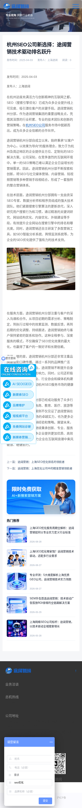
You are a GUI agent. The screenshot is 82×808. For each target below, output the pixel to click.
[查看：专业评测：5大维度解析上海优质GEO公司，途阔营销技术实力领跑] (17, 581)
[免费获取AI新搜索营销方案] (41, 497)
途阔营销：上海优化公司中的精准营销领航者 (45, 468)
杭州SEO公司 (35, 125)
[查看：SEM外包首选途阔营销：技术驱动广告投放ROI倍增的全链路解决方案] (17, 604)
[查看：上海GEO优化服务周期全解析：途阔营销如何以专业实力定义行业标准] (17, 534)
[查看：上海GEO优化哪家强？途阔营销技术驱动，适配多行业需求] (17, 557)
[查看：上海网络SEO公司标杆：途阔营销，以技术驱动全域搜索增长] (17, 628)
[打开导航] (76, 6)
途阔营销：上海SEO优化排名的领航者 (41, 461)
